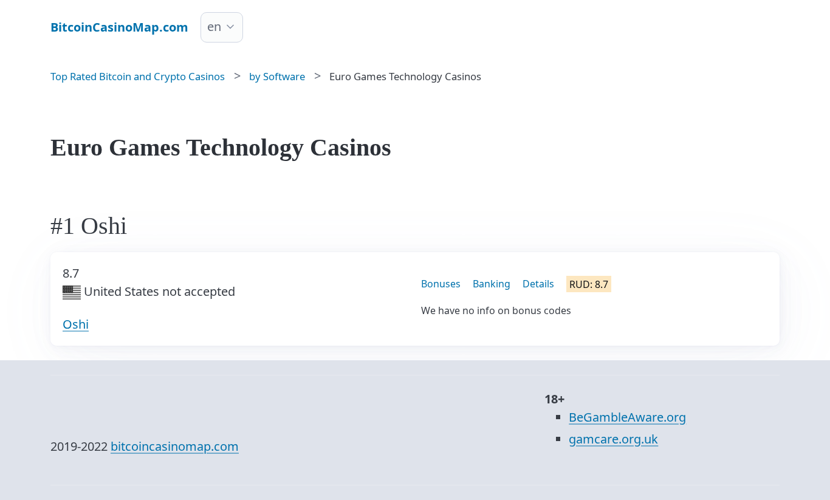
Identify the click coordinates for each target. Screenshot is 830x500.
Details (538, 283)
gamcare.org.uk (613, 439)
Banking (491, 283)
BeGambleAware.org (627, 417)
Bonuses (441, 283)
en (214, 26)
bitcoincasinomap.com (175, 446)
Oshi (76, 324)
